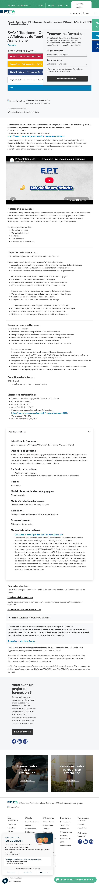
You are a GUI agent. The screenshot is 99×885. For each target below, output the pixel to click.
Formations (75, 13)
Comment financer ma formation (22, 609)
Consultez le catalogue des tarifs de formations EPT (39, 535)
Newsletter (82, 828)
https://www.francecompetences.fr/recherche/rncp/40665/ (35, 136)
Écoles (86, 13)
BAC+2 (10, 831)
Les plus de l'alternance (18, 597)
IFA (67, 5)
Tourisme (11, 45)
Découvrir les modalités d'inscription (23, 112)
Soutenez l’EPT (66, 846)
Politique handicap (14, 878)
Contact (81, 825)
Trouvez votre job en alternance (27, 769)
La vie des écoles (31, 822)
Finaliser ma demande (67, 79)
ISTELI (60, 5)
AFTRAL (40, 5)
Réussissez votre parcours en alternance (72, 769)
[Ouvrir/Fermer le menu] (95, 13)
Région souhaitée (55, 51)
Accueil (11, 22)
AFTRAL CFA (51, 6)
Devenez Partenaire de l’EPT (65, 838)
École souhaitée (54, 60)
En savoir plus (25, 780)
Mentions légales (14, 881)
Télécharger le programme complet (31, 618)
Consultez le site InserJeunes (21, 641)
